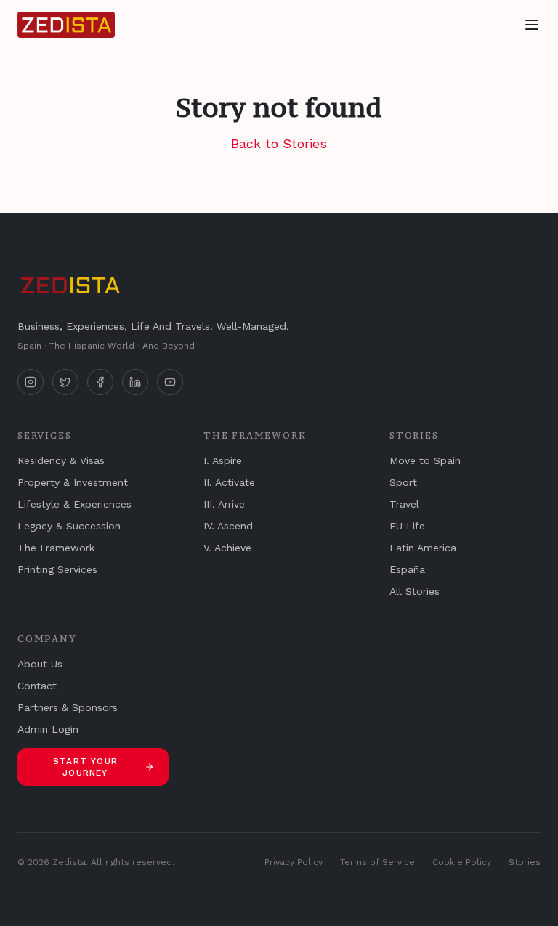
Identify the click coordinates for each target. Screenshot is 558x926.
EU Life (407, 526)
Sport (403, 482)
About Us (39, 664)
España (407, 569)
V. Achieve (227, 547)
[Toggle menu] (532, 24)
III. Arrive (224, 504)
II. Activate (229, 482)
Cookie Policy (461, 862)
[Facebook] (100, 382)
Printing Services (57, 569)
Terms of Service (377, 862)
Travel (404, 504)
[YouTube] (170, 382)
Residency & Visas (61, 460)
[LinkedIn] (135, 382)
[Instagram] (30, 382)
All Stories (414, 591)
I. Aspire (222, 460)
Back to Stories (279, 143)
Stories (525, 862)
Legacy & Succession (69, 526)
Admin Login (47, 729)
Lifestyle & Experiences (74, 504)
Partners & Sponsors (67, 707)
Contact (37, 685)
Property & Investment (72, 482)
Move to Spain (425, 460)
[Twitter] (65, 382)
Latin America (422, 547)
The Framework (55, 547)
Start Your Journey (85, 767)
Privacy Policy (293, 862)
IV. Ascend (228, 526)
